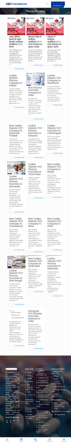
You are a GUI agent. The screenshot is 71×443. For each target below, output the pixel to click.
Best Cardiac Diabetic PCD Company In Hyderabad (35, 262)
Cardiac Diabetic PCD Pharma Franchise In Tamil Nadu (35, 169)
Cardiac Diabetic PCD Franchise (29, 416)
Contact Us (57, 5)
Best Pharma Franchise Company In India (35, 91)
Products (30, 381)
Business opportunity (29, 388)
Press (29, 392)
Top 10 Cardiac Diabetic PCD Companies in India (17, 315)
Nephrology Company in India (29, 401)
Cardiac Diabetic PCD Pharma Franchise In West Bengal (16, 275)
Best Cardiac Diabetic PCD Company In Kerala (54, 168)
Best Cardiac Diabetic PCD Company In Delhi (54, 222)
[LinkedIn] (14, 420)
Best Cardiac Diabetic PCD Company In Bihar (35, 222)
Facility (29, 378)
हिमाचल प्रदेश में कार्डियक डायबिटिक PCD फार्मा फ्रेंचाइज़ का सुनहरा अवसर (35, 41)
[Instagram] (7, 422)
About (29, 375)
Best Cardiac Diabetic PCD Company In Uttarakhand (16, 222)
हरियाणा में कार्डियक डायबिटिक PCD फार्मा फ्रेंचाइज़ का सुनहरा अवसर (54, 41)
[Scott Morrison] (16, 2)
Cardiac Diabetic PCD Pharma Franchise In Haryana (35, 130)
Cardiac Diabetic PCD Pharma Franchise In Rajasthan (54, 263)
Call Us (35, 441)
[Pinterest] (18, 420)
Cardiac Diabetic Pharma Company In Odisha (15, 80)
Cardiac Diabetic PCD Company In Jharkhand (54, 79)
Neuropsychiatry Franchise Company (30, 410)
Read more (20, 69)
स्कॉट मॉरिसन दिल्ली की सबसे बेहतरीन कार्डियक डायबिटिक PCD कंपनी (16, 41)
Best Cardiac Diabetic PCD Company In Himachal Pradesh (16, 130)
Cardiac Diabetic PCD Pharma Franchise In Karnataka (16, 181)
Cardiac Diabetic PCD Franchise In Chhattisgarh (54, 129)
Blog (28, 384)
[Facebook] (7, 420)
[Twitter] (11, 420)
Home (29, 373)
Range (21, 441)
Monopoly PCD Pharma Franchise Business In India (35, 316)
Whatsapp (50, 441)
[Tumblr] (11, 422)
